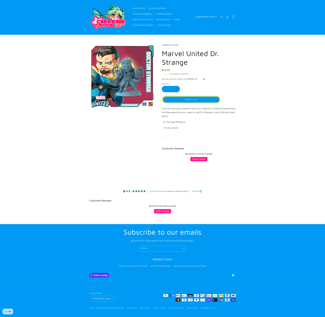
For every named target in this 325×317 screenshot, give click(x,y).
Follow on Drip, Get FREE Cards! (133, 266)
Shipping (165, 74)
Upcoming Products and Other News (189, 266)
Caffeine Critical (102, 308)
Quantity (165, 84)
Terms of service (159, 308)
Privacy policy (132, 308)
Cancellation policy (208, 308)
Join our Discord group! (160, 266)
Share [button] (167, 136)
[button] (158, 8)
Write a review (198, 159)
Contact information (176, 308)
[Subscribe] (183, 248)
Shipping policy (192, 308)
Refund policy (145, 308)
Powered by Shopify (116, 308)
